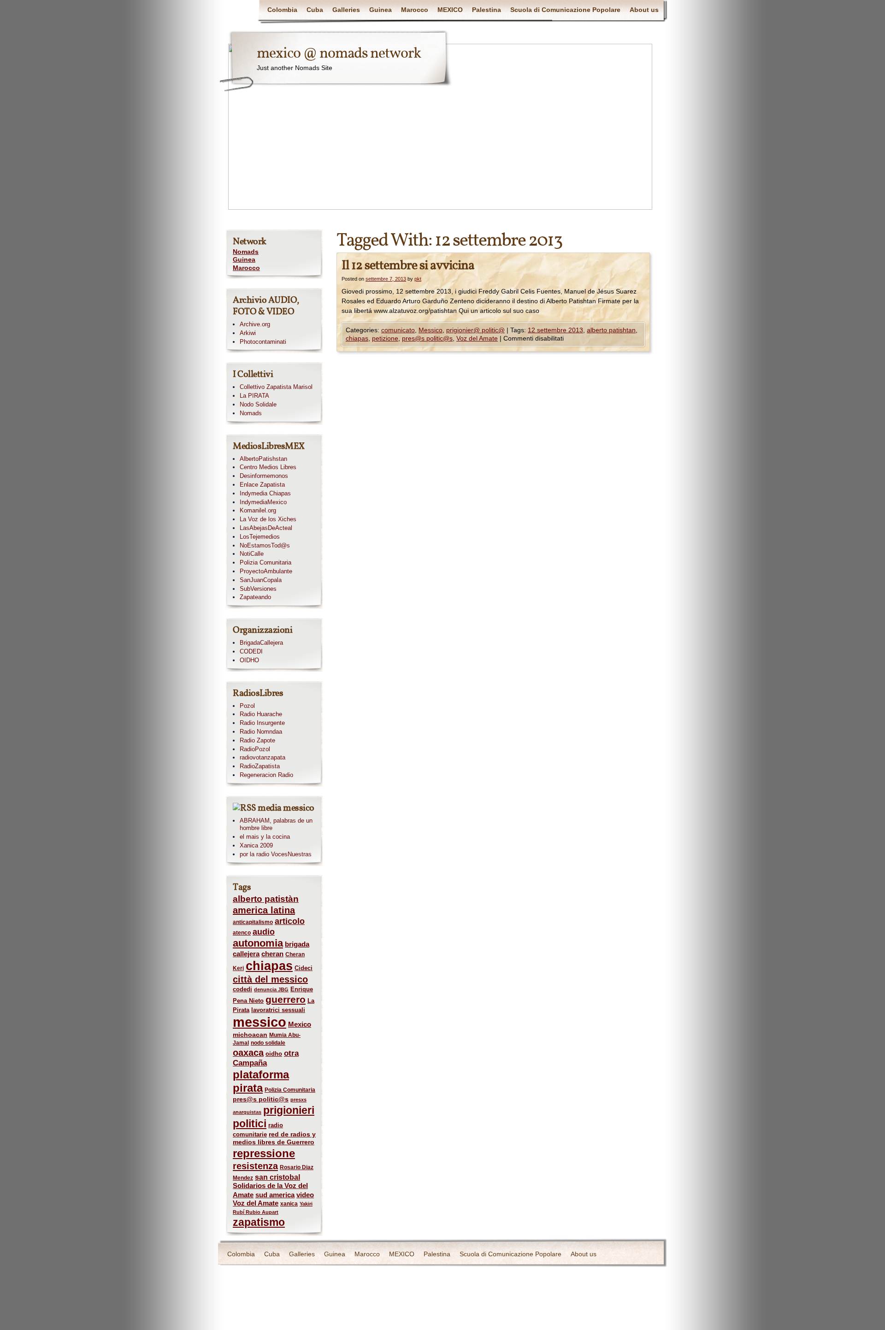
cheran (272, 954)
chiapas (357, 338)
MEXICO (450, 9)
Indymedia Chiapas (265, 493)
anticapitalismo (253, 922)
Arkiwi (248, 333)
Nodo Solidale (258, 404)
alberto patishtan (611, 330)
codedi (242, 989)
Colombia (282, 9)
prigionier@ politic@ (475, 330)
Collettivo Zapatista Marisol (276, 386)
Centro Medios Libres (268, 467)
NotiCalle (252, 553)
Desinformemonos (264, 475)
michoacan (250, 1034)
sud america (275, 1195)
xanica (289, 1204)
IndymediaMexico (263, 502)
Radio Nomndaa (261, 731)
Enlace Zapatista (262, 484)
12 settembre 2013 (555, 330)
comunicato (398, 330)
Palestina (486, 9)
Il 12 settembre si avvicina (408, 266)
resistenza (255, 1166)
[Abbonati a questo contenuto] (244, 808)
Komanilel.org (258, 510)
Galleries (346, 9)
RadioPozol (255, 749)
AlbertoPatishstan (263, 458)
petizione (385, 338)
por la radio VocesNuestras (276, 854)
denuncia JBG (271, 989)
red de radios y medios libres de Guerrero (274, 1138)
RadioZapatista (260, 766)
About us (644, 9)
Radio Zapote (257, 740)
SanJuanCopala (261, 580)
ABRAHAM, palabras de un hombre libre (276, 824)
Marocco (414, 9)
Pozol (247, 705)
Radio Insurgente (262, 722)
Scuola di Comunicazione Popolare (565, 9)
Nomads (246, 251)
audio (264, 931)
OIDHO (249, 660)
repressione (264, 1153)
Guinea (380, 9)
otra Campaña (266, 1058)
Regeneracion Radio (266, 774)
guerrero (286, 999)
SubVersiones (258, 588)
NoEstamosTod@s (265, 545)
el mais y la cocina (265, 836)
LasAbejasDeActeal (266, 527)
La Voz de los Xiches (268, 519)
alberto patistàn (266, 899)
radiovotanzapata (262, 757)
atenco (242, 933)
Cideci (304, 968)
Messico (430, 330)
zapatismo (259, 1222)
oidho (274, 1053)
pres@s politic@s (427, 338)
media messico (286, 808)
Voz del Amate (477, 338)
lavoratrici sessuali (278, 1009)
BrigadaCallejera (261, 642)
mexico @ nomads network (339, 54)
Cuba (315, 9)
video (305, 1195)
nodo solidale (268, 1043)
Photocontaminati (263, 341)
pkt (417, 279)
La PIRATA (254, 395)
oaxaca (248, 1053)
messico (259, 1022)
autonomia (258, 943)
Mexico (299, 1024)
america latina (264, 910)
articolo (290, 921)
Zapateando (255, 597)
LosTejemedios (260, 536)
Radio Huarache (261, 714)
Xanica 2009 (256, 845)
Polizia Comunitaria (265, 562)
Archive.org (255, 324)
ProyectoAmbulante (266, 571)
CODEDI (251, 651)
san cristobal (277, 1177)
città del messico (270, 979)
